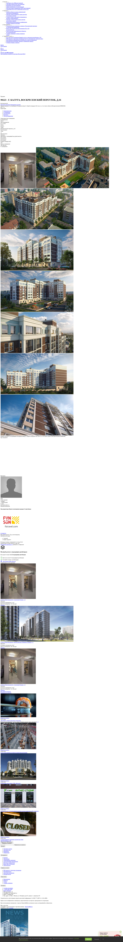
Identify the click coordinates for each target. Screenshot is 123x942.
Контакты (5, 114)
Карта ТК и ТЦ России (9, 864)
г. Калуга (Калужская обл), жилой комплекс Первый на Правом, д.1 (17, 642)
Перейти (3, 605)
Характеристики (7, 111)
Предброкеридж (21, 40)
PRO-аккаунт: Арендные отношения (24, 38)
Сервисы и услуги (5, 867)
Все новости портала (6, 691)
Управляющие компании (9, 860)
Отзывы (12, 42)
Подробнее (106, 935)
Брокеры (5, 857)
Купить (101, 935)
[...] (37, 721)
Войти (2, 45)
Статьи (16, 17)
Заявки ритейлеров (15, 6)
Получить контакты (5, 104)
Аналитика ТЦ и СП (17, 9)
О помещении (6, 112)
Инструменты (4, 855)
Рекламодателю (19, 41)
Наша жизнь (3, 876)
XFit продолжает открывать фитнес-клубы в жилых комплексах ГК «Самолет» (20, 811)
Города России (7, 865)
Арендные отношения (8, 873)
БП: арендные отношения (23, 37)
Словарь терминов (7, 883)
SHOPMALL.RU (6, 840)
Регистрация (4, 46)
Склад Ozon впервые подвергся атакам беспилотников (14, 752)
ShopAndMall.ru (29, 906)
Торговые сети (14, 3)
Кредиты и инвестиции (9, 862)
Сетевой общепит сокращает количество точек (12, 839)
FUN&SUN (3, 533)
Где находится (6, 113)
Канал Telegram (7, 890)
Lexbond (11, 908)
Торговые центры (15, 4)
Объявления (6, 852)
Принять (88, 939)
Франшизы (13, 5)
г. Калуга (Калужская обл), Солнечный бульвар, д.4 (13, 599)
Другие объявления (8, 116)
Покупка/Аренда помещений (18, 8)
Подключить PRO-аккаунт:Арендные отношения (7, 843)
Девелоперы (6, 859)
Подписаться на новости (20, 844)
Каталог (3, 846)
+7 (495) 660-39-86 (7, 889)
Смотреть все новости (6, 692)
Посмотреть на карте (15, 104)
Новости (15, 12)
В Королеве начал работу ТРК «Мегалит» (11, 783)
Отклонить (96, 939)
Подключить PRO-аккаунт (9, 561)
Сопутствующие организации (10, 861)
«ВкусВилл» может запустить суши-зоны (11, 720)
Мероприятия (16, 23)
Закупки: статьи (15, 20)
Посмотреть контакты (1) (7, 544)
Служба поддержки (8, 888)
